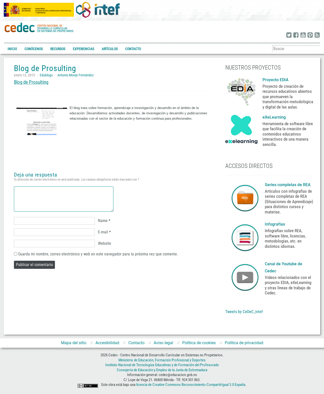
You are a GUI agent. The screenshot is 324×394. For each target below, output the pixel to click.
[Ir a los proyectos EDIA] (241, 90)
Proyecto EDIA (275, 79)
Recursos (57, 49)
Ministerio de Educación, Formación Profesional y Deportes (162, 360)
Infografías (275, 224)
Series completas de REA (288, 184)
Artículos (110, 49)
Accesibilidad (107, 342)
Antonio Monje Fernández (75, 75)
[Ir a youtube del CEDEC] (303, 35)
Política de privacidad (244, 342)
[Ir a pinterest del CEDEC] (310, 35)
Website (104, 243)
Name (103, 220)
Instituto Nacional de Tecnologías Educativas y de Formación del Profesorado (162, 365)
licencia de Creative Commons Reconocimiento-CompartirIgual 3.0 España (190, 385)
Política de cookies (199, 342)
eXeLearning (274, 117)
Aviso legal (163, 342)
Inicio (12, 49)
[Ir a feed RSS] (317, 35)
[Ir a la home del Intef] (98, 9)
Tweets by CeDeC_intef (244, 311)
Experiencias (83, 49)
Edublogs (46, 75)
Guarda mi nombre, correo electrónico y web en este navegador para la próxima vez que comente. (98, 254)
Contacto (133, 49)
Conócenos (34, 49)
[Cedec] (39, 27)
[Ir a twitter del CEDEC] (289, 35)
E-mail (103, 232)
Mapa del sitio (73, 342)
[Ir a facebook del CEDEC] (296, 35)
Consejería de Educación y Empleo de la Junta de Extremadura (162, 370)
